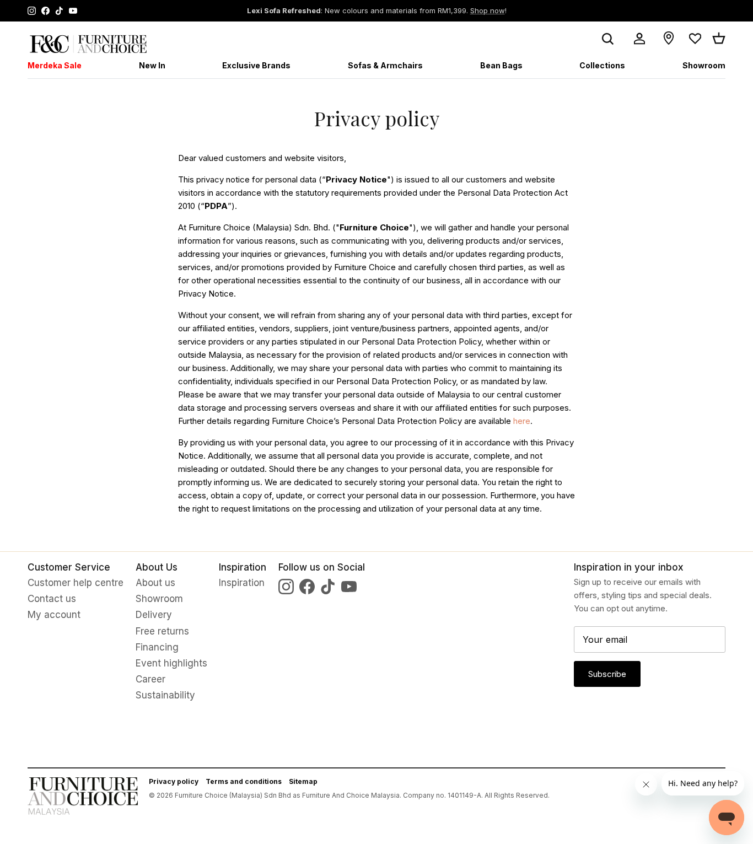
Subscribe (607, 674)
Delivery (154, 614)
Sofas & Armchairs (385, 65)
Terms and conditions (244, 781)
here (521, 421)
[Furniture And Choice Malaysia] (88, 44)
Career (150, 679)
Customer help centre (75, 582)
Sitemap (303, 781)
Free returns (162, 631)
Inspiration (242, 582)
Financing (157, 647)
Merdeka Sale (55, 65)
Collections (602, 65)
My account (54, 614)
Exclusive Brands (256, 65)
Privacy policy (173, 781)
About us (155, 582)
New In (152, 65)
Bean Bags (501, 65)
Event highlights (171, 663)
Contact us (52, 598)
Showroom (703, 65)
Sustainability (165, 695)
